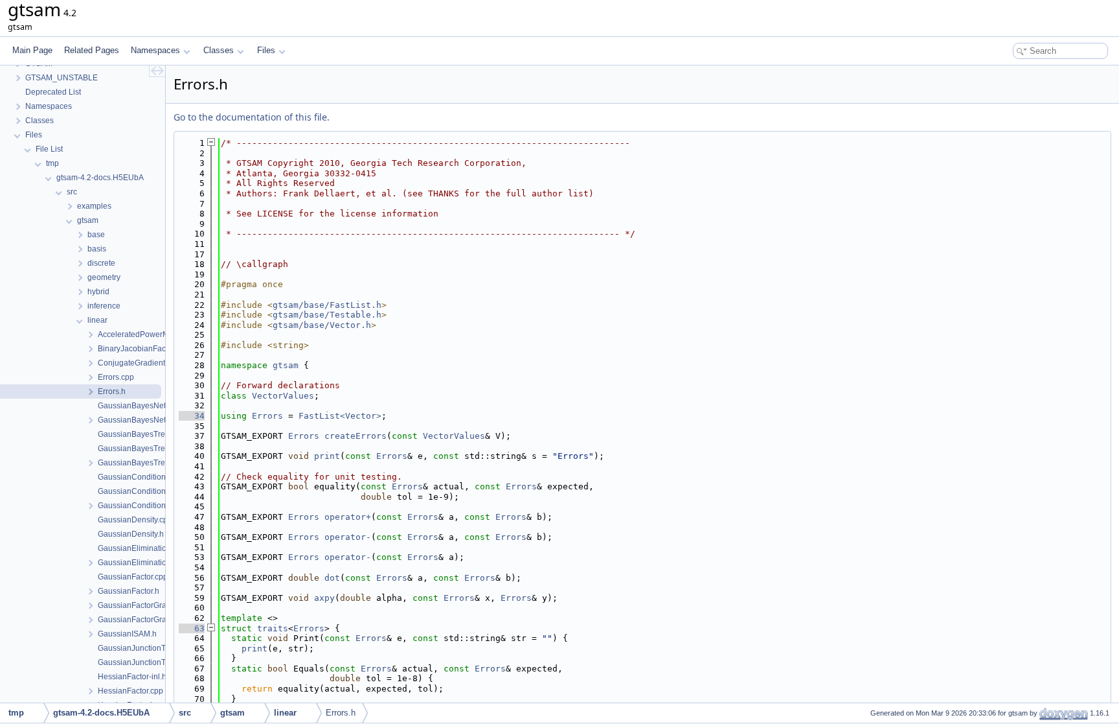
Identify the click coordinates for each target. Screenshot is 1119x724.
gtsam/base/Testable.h (327, 315)
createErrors (355, 436)
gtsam (286, 365)
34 (192, 416)
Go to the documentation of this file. (252, 117)
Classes (218, 50)
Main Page (32, 50)
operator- (347, 537)
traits (272, 628)
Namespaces (155, 50)
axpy (324, 598)
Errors (267, 416)
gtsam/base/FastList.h (327, 305)
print (327, 456)
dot (332, 578)
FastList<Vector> (340, 416)
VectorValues (283, 396)
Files (266, 50)
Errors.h (341, 713)
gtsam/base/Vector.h (322, 325)
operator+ (347, 517)
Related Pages (91, 50)
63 (192, 628)
